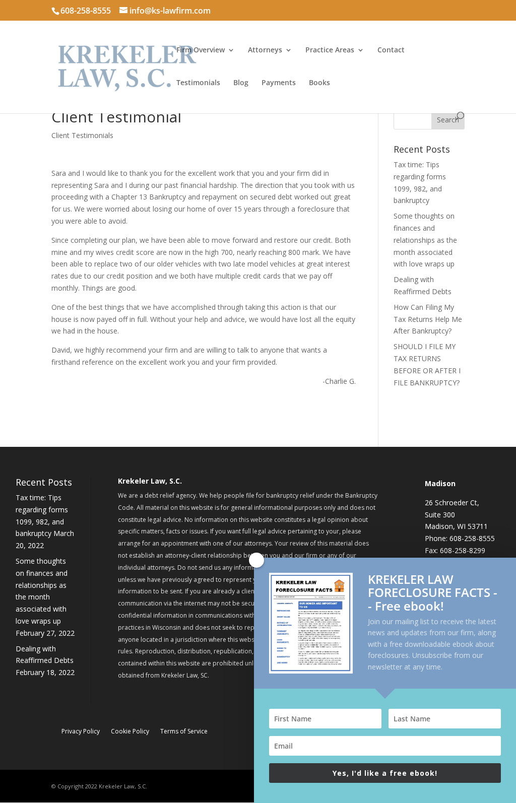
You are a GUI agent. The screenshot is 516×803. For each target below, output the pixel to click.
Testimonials (198, 83)
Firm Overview (200, 50)
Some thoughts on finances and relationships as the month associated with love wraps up (425, 240)
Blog (240, 83)
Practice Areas (329, 50)
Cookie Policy (130, 731)
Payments (279, 83)
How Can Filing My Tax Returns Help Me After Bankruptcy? (428, 319)
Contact (391, 50)
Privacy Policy (80, 731)
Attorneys (265, 50)
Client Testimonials (82, 135)
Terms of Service (184, 731)
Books (319, 83)
